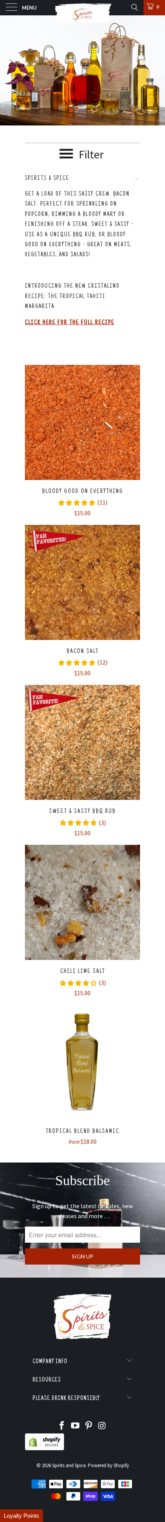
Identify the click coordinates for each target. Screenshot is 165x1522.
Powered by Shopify (108, 1465)
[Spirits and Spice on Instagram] (102, 1426)
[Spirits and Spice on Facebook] (62, 1426)
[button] (21, 1515)
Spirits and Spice (69, 1465)
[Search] (134, 7)
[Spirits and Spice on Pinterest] (89, 1426)
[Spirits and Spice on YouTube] (75, 1426)
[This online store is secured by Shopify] (44, 1448)
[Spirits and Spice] (82, 7)
